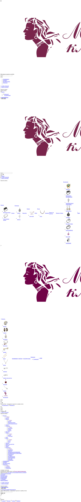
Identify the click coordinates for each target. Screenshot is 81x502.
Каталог (7, 418)
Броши (9, 435)
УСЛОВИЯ (3, 479)
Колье (9, 440)
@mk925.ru (5, 97)
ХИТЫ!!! (5, 80)
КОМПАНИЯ (4, 478)
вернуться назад (4, 472)
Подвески (10, 428)
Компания (5, 82)
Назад (8, 416)
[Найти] (2, 77)
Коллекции (10, 449)
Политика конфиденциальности (9, 489)
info (2, 97)
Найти (2, 493)
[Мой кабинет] (1, 401)
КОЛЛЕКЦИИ (4, 477)
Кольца (9, 421)
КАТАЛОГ (3, 474)
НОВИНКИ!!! (6, 79)
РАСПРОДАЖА (6, 81)
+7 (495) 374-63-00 (5, 86)
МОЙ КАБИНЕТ (4, 480)
